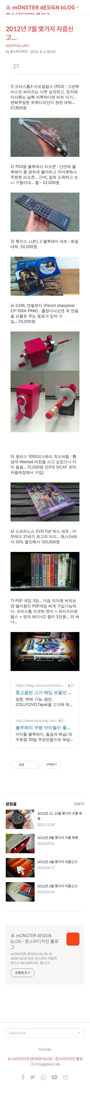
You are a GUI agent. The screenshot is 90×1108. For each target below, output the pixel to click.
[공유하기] (29, 764)
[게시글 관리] (35, 764)
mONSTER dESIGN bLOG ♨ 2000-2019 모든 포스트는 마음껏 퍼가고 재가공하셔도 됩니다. (34, 958)
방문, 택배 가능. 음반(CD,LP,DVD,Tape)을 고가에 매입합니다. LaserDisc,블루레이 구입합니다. (44, 702)
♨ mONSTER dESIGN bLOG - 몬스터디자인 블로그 (42, 9)
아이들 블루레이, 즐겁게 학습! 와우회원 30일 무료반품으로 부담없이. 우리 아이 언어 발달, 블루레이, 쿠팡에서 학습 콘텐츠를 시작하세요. (45, 737)
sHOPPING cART (17, 45)
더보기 (79, 804)
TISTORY (45, 1049)
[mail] (65, 1078)
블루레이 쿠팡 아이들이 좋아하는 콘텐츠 (43, 728)
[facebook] (23, 1078)
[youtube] (54, 1078)
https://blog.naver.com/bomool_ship (40, 685)
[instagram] (43, 1078)
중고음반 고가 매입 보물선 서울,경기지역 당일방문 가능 (44, 692)
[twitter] (32, 1078)
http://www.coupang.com (36, 720)
